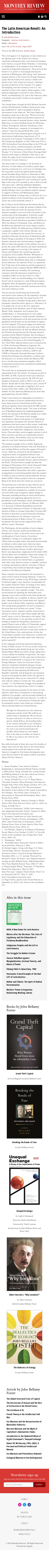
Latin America (24, 40)
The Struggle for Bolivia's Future (21, 953)
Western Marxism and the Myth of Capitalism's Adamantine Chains (22, 1430)
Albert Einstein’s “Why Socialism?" (24, 1294)
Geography (6, 40)
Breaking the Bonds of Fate (24, 1142)
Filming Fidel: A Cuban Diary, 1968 (21, 969)
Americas (14, 40)
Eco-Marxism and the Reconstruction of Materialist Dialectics (24, 1423)
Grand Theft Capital (24, 1073)
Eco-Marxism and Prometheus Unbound (24, 1453)
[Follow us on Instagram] (20, 1504)
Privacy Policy (24, 1534)
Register (24, 1512)
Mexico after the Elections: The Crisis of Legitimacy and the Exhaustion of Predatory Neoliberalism (24, 937)
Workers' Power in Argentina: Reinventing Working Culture (20, 991)
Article (26, 51)
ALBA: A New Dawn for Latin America (23, 929)
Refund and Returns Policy (24, 1530)
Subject (4, 43)
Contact (24, 1523)
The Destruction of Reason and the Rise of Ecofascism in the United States (24, 1404)
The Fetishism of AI (15, 1410)
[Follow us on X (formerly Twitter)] (24, 1504)
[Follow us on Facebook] (29, 1504)
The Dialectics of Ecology (25, 1367)
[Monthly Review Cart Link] (42, 16)
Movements (13, 43)
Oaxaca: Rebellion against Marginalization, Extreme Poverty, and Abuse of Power (24, 961)
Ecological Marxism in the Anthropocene (24, 1457)
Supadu (29, 1546)
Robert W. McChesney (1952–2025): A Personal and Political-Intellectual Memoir (23, 1446)
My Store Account (24, 1516)
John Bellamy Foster (11, 37)
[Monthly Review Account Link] (39, 16)
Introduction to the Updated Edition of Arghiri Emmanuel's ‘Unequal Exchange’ (24, 1438)
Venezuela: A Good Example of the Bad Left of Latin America (24, 975)
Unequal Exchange (24, 1210)
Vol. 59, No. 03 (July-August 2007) (19, 46)
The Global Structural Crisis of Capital (23, 1398)
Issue (33, 51)
